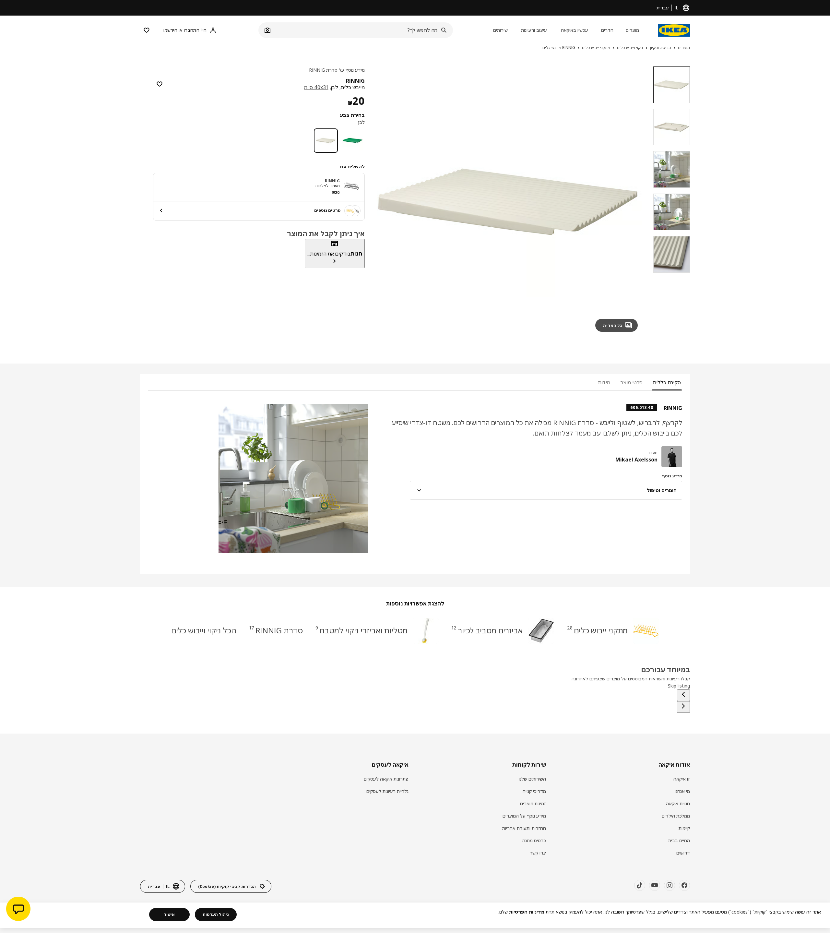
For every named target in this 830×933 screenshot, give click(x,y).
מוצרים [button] (632, 30)
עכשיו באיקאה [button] (574, 30)
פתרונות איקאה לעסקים (386, 779)
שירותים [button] (500, 30)
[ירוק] (352, 140)
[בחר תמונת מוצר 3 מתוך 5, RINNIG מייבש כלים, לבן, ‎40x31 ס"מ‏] (671, 169)
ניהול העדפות (216, 914)
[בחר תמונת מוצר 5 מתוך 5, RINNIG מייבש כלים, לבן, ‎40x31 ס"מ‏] (671, 254)
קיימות (684, 828)
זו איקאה (681, 779)
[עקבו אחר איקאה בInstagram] (669, 885)
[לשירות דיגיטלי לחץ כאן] (18, 910)
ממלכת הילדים (676, 816)
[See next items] (683, 707)
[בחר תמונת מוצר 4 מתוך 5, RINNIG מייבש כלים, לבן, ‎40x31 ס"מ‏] (671, 212)
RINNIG (332, 180)
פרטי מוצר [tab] (632, 382)
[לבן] (326, 140)
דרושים (683, 853)
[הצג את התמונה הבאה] (385, 201)
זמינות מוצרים (533, 803)
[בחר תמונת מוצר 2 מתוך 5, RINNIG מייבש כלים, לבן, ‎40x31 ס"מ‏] (671, 127)
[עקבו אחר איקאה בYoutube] (654, 885)
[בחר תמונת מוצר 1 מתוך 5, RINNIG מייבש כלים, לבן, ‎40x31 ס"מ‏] (671, 84)
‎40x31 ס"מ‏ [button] (316, 87)
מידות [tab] (604, 382)
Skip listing (679, 686)
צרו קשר (538, 853)
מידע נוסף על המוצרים (524, 816)
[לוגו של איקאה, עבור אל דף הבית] (674, 30)
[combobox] (363, 30)
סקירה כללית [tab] (667, 382)
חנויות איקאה (678, 803)
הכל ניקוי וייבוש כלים (203, 630)
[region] (508, 201)
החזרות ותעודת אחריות (524, 828)
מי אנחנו (682, 791)
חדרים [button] (607, 30)
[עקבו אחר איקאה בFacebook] (684, 885)
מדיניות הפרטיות (526, 912)
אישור (169, 914)
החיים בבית (679, 840)
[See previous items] (683, 695)
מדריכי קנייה (534, 791)
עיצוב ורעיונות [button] (534, 30)
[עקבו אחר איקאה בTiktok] (639, 885)
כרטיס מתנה (534, 840)
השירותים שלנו (532, 779)
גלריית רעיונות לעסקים (387, 791)
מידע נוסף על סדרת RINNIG (337, 70)
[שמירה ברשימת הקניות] (159, 84)
